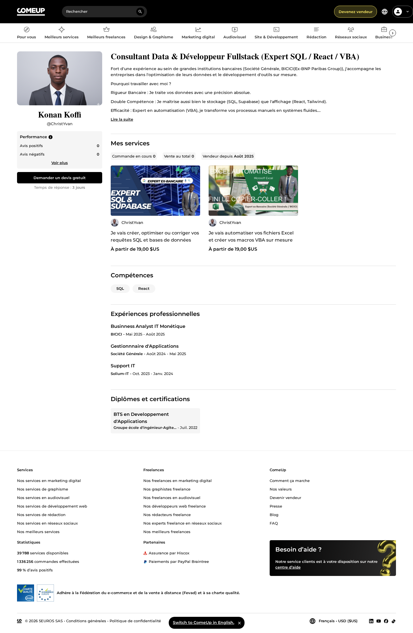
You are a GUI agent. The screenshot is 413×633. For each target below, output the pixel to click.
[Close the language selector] (239, 623)
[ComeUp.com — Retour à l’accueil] (31, 12)
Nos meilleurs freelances (166, 531)
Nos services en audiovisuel (43, 497)
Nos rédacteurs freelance (167, 514)
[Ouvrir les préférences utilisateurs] (407, 11)
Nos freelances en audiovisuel (171, 497)
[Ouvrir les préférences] (384, 11)
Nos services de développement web (52, 506)
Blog (274, 514)
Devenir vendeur (285, 497)
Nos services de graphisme (42, 489)
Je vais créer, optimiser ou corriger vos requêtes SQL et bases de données (155, 236)
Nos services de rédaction (41, 514)
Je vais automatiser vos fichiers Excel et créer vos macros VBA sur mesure (251, 236)
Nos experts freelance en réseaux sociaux (182, 523)
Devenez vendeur (355, 11)
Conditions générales (86, 621)
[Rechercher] (140, 12)
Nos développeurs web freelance (174, 506)
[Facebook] (386, 621)
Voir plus (59, 162)
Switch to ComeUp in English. (203, 622)
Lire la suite (122, 119)
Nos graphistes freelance (166, 489)
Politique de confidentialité (135, 621)
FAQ (274, 523)
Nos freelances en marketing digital (177, 480)
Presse (276, 506)
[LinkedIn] (371, 621)
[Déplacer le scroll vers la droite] (392, 33)
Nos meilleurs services (38, 531)
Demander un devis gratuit (59, 177)
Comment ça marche (290, 480)
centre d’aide (288, 567)
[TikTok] (393, 621)
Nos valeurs (281, 489)
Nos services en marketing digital (49, 480)
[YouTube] (378, 621)
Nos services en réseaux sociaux (47, 523)
